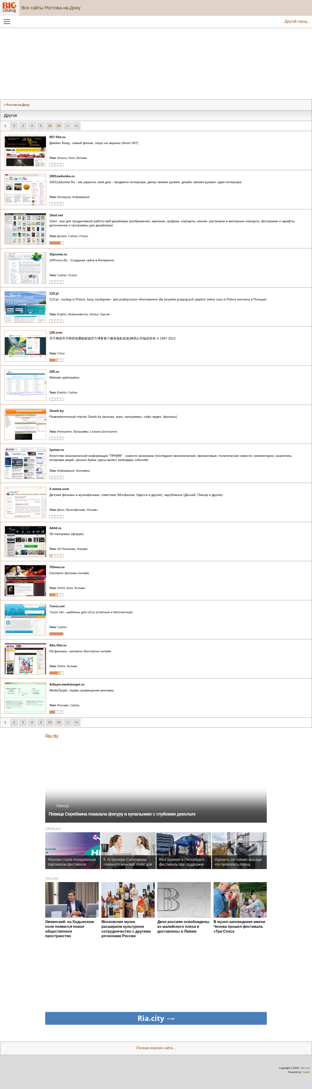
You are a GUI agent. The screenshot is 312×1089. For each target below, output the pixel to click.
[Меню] (7, 22)
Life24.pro (53, 828)
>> (76, 126)
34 (59, 126)
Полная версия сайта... (156, 1048)
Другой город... (297, 21)
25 (50, 126)
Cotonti (306, 1072)
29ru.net (51, 878)
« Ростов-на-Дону (16, 105)
